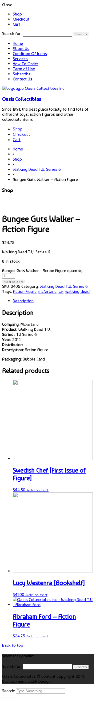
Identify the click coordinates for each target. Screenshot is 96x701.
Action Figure (25, 291)
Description (23, 300)
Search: (9, 690)
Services (20, 58)
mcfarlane (47, 291)
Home (18, 43)
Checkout (21, 19)
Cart (16, 24)
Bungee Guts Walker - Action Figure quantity (42, 270)
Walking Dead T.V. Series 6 (37, 169)
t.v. (60, 291)
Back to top (12, 645)
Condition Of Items (30, 53)
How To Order (25, 63)
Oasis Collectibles (21, 99)
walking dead (77, 291)
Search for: (12, 33)
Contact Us (22, 79)
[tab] (53, 300)
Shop (17, 14)
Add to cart (13, 281)
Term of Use (24, 68)
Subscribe (22, 73)
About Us (21, 48)
